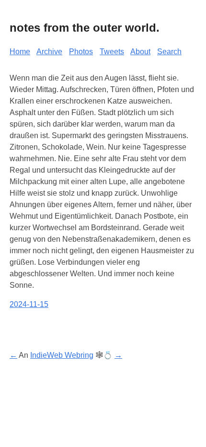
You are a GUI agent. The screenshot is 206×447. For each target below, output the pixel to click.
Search (169, 51)
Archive (49, 51)
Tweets (112, 51)
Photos (81, 51)
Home (20, 51)
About (140, 51)
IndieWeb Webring (61, 355)
